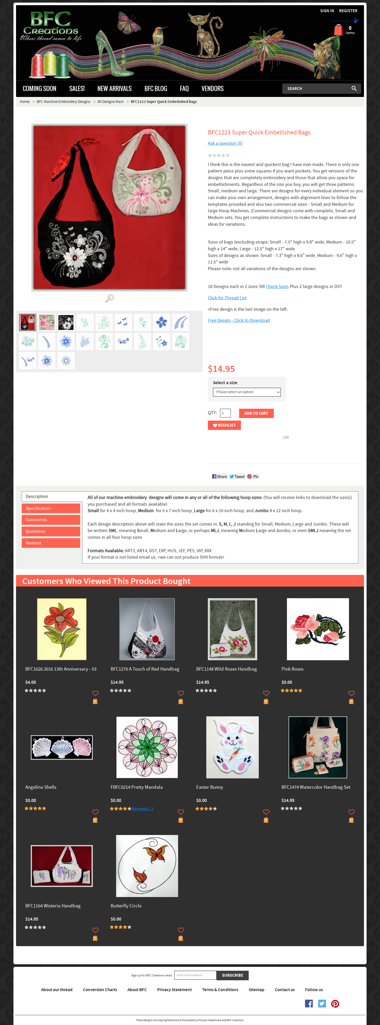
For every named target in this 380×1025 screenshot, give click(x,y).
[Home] (59, 26)
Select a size (225, 383)
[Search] (354, 88)
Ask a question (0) (225, 143)
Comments (36, 520)
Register (348, 11)
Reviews (33, 543)
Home (24, 101)
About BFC (137, 990)
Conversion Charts (100, 990)
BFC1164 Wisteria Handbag (53, 906)
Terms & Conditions (220, 990)
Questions (35, 531)
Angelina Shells (40, 787)
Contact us (285, 990)
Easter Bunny (209, 787)
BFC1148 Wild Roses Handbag (226, 669)
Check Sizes (277, 287)
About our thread (57, 990)
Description (37, 496)
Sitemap (256, 990)
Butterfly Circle (126, 906)
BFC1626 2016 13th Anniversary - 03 (60, 669)
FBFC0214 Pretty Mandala (137, 787)
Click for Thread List (227, 298)
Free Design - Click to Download (239, 320)
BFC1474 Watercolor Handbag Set (316, 787)
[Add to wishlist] (95, 693)
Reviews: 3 (142, 809)
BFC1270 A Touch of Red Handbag (145, 669)
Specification (38, 508)
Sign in (327, 11)
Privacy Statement (174, 990)
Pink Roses (292, 669)
